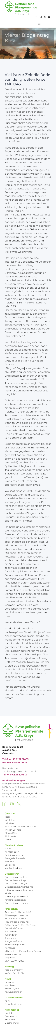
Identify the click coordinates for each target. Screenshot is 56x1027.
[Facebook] (36, 16)
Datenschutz (12, 1022)
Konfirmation (12, 851)
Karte (8, 1000)
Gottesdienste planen (16, 903)
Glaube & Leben (14, 845)
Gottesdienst (12, 873)
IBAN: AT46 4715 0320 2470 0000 (19, 796)
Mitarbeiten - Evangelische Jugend (23, 951)
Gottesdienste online (16, 877)
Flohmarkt (10, 836)
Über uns (10, 813)
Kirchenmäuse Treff (15, 918)
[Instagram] (45, 16)
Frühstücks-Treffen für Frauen (21, 925)
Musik (8, 893)
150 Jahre (10, 820)
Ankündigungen (13, 991)
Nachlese (9, 985)
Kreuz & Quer (12, 988)
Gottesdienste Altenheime (19, 886)
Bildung (9, 966)
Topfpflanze (18, 673)
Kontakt (9, 1013)
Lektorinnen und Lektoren (19, 890)
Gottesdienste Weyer (16, 883)
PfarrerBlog (11, 833)
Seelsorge (10, 864)
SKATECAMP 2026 (14, 960)
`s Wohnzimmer (14, 997)
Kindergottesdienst (15, 899)
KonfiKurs (10, 947)
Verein (8, 839)
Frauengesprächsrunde (17, 921)
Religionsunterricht (15, 855)
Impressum (11, 1019)
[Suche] (49, 16)
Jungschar (10, 938)
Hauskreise (10, 931)
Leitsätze (9, 823)
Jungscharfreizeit (14, 941)
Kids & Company (13, 969)
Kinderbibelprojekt (15, 944)
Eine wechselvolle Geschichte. (21, 826)
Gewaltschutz (12, 1016)
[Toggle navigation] (39, 23)
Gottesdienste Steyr (15, 880)
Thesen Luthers (13, 829)
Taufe (8, 848)
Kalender (9, 982)
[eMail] (40, 16)
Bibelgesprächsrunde (16, 915)
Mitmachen (11, 908)
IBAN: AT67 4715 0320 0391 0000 (19, 787)
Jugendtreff (11, 934)
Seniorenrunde (13, 954)
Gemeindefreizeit (14, 928)
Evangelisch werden (15, 858)
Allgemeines (12, 1009)
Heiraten (9, 861)
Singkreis (10, 957)
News (8, 978)
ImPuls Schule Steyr (15, 973)
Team (8, 816)
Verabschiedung (13, 868)
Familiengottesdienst (16, 896)
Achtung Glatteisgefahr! (18, 912)
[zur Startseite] (21, 8)
